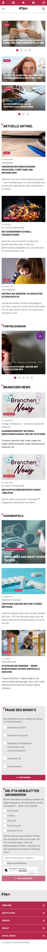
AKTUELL (6, 24)
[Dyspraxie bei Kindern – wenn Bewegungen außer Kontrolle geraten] (23, 640)
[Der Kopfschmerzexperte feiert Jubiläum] (23, 464)
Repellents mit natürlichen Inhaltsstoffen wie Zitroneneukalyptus (19, 747)
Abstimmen (25, 777)
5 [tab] (32, 378)
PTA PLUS (6, 60)
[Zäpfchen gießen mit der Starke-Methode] (23, 578)
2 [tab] (21, 50)
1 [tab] (17, 50)
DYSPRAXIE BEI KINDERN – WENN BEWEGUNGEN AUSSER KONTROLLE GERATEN (21, 669)
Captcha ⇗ (32, 873)
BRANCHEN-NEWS (9, 414)
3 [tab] (26, 50)
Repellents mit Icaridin (17, 735)
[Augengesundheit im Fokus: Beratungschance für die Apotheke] (23, 402)
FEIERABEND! (7, 89)
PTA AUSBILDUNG (8, 590)
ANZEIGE (14, 218)
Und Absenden (25, 878)
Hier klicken (23, 871)
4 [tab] (30, 50)
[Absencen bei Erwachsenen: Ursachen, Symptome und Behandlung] (23, 141)
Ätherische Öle (14, 758)
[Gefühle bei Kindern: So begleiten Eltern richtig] (23, 268)
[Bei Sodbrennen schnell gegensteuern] (23, 206)
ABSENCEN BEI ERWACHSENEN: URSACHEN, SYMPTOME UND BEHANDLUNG (19, 169)
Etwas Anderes (14, 766)
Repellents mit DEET (16, 727)
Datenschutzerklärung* (17, 863)
